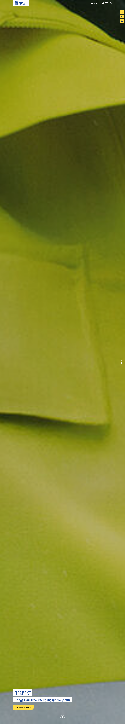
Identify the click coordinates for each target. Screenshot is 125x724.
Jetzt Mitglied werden (21, 707)
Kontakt (94, 3)
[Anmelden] (110, 3)
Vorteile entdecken (40, 707)
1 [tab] (121, 361)
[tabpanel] (62, 362)
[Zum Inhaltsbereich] (62, 717)
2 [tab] (121, 363)
